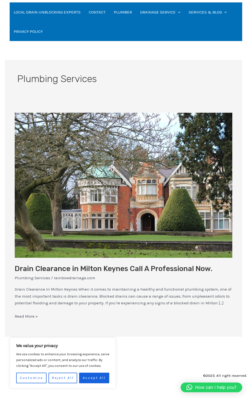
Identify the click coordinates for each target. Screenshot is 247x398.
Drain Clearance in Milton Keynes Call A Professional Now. (114, 268)
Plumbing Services (32, 277)
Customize (31, 378)
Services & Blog (205, 12)
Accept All (94, 378)
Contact (97, 12)
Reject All (63, 378)
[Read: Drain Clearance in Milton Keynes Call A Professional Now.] (123, 184)
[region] (63, 363)
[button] (178, 12)
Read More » (26, 316)
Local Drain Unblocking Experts (47, 12)
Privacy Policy (28, 31)
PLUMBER (123, 12)
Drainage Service (158, 12)
